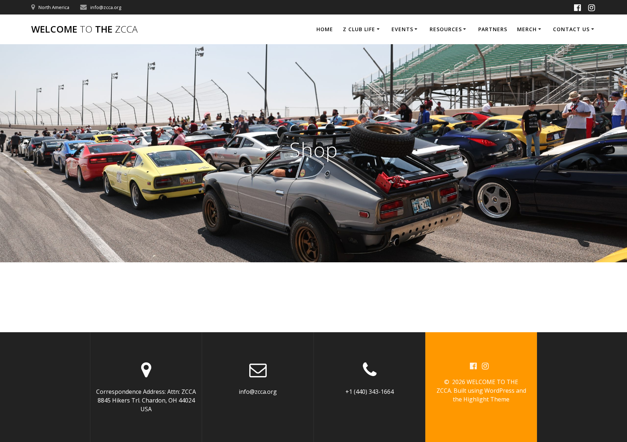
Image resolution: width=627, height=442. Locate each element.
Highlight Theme (486, 399)
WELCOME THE (84, 29)
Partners (492, 29)
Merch (527, 29)
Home (324, 29)
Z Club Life (359, 29)
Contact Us (571, 29)
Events (402, 29)
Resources (446, 29)
